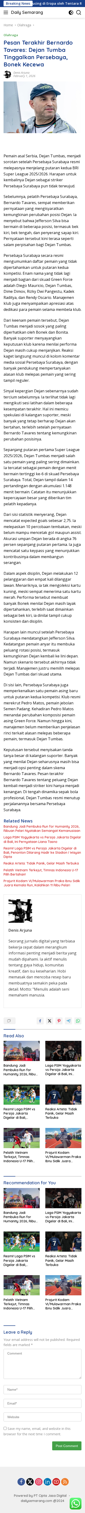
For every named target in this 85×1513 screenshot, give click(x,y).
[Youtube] (56, 1482)
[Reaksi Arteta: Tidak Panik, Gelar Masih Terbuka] (63, 1095)
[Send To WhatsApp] (77, 1020)
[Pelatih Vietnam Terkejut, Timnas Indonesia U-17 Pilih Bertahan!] (22, 1138)
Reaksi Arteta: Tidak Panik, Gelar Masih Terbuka (41, 863)
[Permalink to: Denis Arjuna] (7, 74)
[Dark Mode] (71, 12)
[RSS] (65, 1482)
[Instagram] (38, 1482)
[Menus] (7, 12)
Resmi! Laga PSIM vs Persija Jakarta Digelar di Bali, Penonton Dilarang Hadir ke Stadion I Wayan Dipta (42, 852)
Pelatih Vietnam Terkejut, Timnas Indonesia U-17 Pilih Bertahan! (41, 872)
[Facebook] (21, 1482)
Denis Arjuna (21, 73)
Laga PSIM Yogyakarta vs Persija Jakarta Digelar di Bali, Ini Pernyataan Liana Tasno (42, 839)
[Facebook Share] (40, 1020)
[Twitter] (30, 1482)
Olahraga (11, 35)
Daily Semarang (27, 12)
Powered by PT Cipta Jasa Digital (40, 1496)
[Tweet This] (49, 1020)
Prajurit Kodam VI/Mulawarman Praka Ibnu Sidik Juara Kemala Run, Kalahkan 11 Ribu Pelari (42, 883)
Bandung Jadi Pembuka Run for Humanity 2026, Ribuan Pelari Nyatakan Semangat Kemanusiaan (42, 828)
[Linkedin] (47, 1482)
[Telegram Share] (68, 1020)
